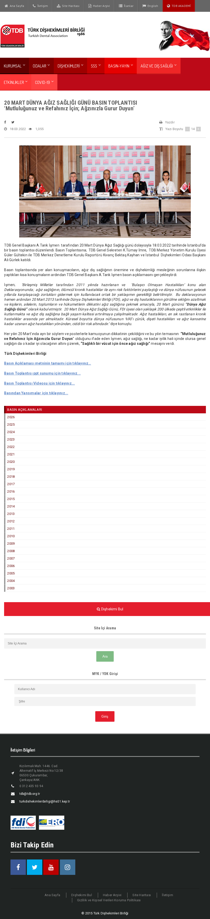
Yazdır (170, 122)
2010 (11, 536)
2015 (11, 499)
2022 (11, 447)
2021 (11, 454)
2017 (11, 484)
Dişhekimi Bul (81, 895)
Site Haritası (70, 6)
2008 (11, 551)
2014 (11, 506)
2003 (11, 588)
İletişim (42, 6)
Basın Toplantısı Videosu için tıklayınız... (39, 383)
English (152, 6)
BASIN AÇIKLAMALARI (24, 410)
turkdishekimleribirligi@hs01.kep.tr (44, 801)
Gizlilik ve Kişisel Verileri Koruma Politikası (109, 900)
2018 (11, 476)
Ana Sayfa (16, 6)
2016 (11, 491)
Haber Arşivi (100, 6)
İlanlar (128, 6)
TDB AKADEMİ (180, 6)
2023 (11, 439)
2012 (11, 521)
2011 (11, 529)
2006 (11, 566)
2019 (11, 469)
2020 (11, 462)
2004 (11, 581)
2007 (11, 558)
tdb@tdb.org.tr (29, 794)
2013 (11, 514)
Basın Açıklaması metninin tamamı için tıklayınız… (47, 363)
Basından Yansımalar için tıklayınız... (36, 393)
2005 (11, 573)
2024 (11, 432)
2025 (11, 424)
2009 (11, 543)
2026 (11, 417)
